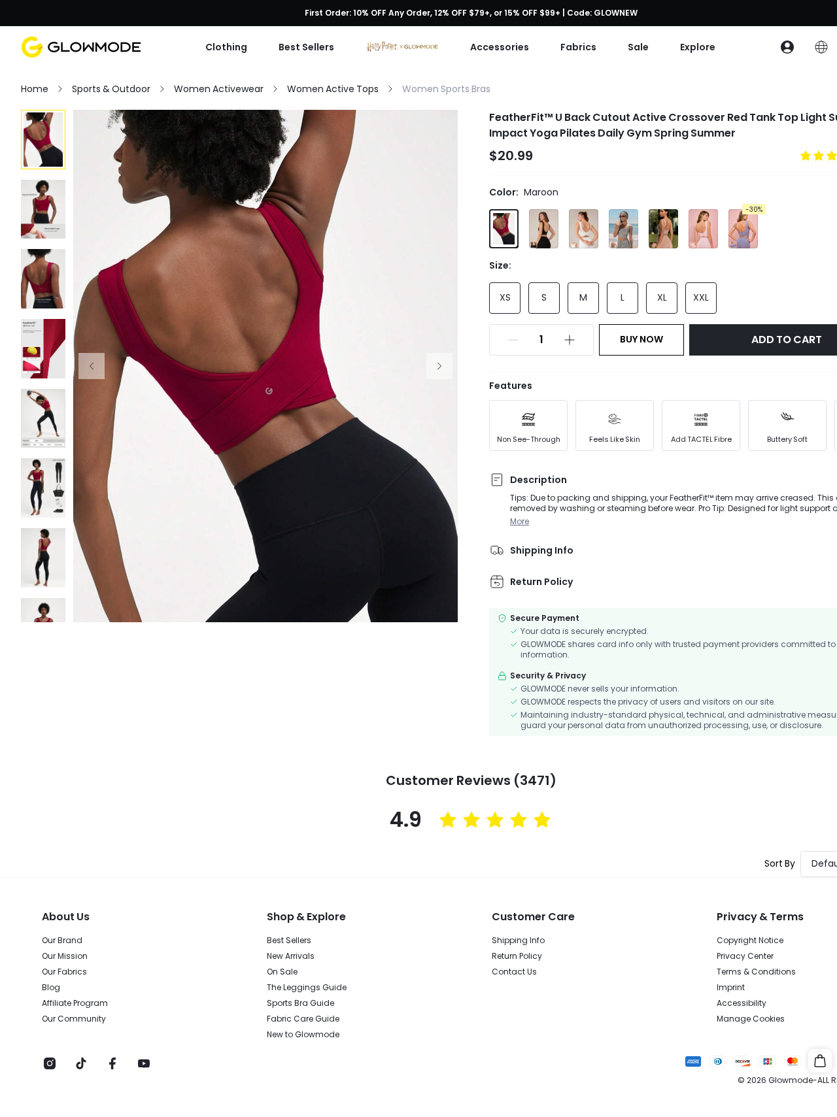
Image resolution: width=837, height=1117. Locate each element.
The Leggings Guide (307, 987)
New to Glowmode (303, 1034)
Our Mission (65, 956)
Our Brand (62, 940)
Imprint (731, 987)
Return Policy (517, 956)
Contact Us (514, 971)
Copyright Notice (750, 940)
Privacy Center (745, 956)
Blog (51, 987)
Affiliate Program (75, 1003)
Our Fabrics (64, 971)
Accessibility (741, 1003)
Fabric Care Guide (303, 1019)
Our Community (74, 1019)
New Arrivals (291, 956)
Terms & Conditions (756, 971)
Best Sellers (289, 940)
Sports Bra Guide (300, 1003)
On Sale (282, 971)
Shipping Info (518, 940)
